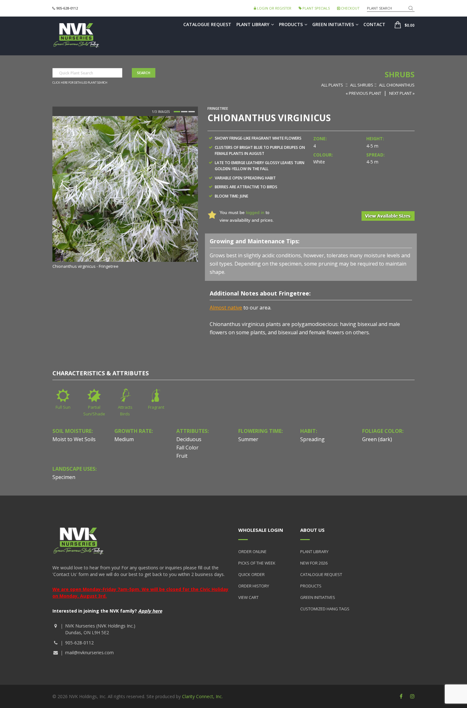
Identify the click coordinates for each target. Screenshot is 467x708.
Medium (124, 439)
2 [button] (184, 111)
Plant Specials (315, 8)
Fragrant (156, 407)
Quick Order (251, 574)
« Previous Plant (363, 93)
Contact (374, 24)
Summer (248, 439)
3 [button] (191, 111)
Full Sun (63, 407)
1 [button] (177, 111)
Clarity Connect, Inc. (202, 696)
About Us (312, 530)
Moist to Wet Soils (74, 439)
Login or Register (273, 8)
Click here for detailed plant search (79, 83)
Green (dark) (377, 439)
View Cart (248, 597)
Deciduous (188, 439)
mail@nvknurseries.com (89, 652)
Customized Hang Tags (324, 609)
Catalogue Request (207, 24)
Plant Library (252, 24)
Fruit (181, 455)
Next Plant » (402, 93)
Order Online (252, 551)
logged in (255, 212)
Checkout (350, 8)
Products (291, 24)
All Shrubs (361, 85)
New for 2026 (314, 563)
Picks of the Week (256, 563)
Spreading (312, 439)
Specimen (63, 477)
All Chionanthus (397, 85)
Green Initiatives (333, 24)
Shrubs (400, 74)
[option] (125, 193)
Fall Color (187, 447)
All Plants (332, 85)
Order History (253, 586)
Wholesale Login (260, 530)
